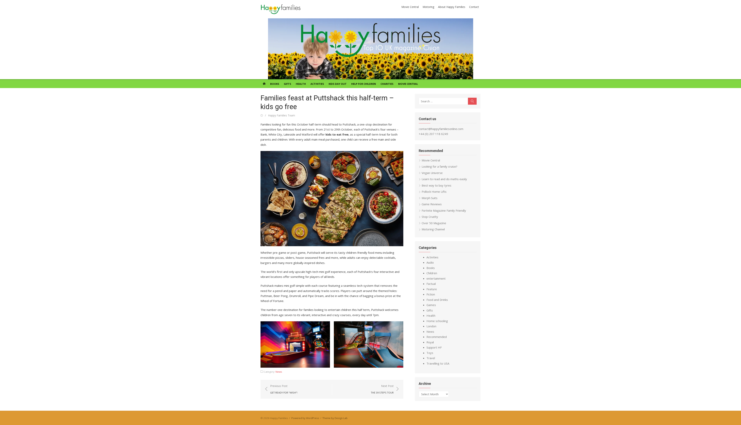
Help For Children (363, 84)
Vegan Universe (432, 173)
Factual (431, 284)
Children (431, 273)
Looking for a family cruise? (439, 166)
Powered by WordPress (305, 418)
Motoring (428, 7)
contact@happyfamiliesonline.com (441, 129)
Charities (387, 84)
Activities (317, 84)
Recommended (436, 337)
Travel (430, 358)
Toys (429, 353)
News (279, 371)
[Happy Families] (370, 48)
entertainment (436, 278)
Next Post (382, 389)
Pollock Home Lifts (434, 191)
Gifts (287, 84)
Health (301, 84)
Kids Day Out (338, 84)
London (431, 326)
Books (274, 84)
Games (431, 305)
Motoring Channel (433, 229)
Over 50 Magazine (434, 223)
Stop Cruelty (430, 217)
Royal (430, 342)
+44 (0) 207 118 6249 (433, 134)
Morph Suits (429, 198)
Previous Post (283, 389)
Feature (431, 289)
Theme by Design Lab (335, 418)
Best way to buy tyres (436, 185)
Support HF (434, 347)
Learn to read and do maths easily (444, 179)
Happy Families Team (281, 115)
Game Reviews (432, 204)
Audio (430, 262)
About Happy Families (451, 7)
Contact (474, 7)
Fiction (430, 294)
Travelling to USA (437, 363)
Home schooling (437, 321)
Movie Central (410, 7)
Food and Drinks (437, 300)
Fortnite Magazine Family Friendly (444, 210)
